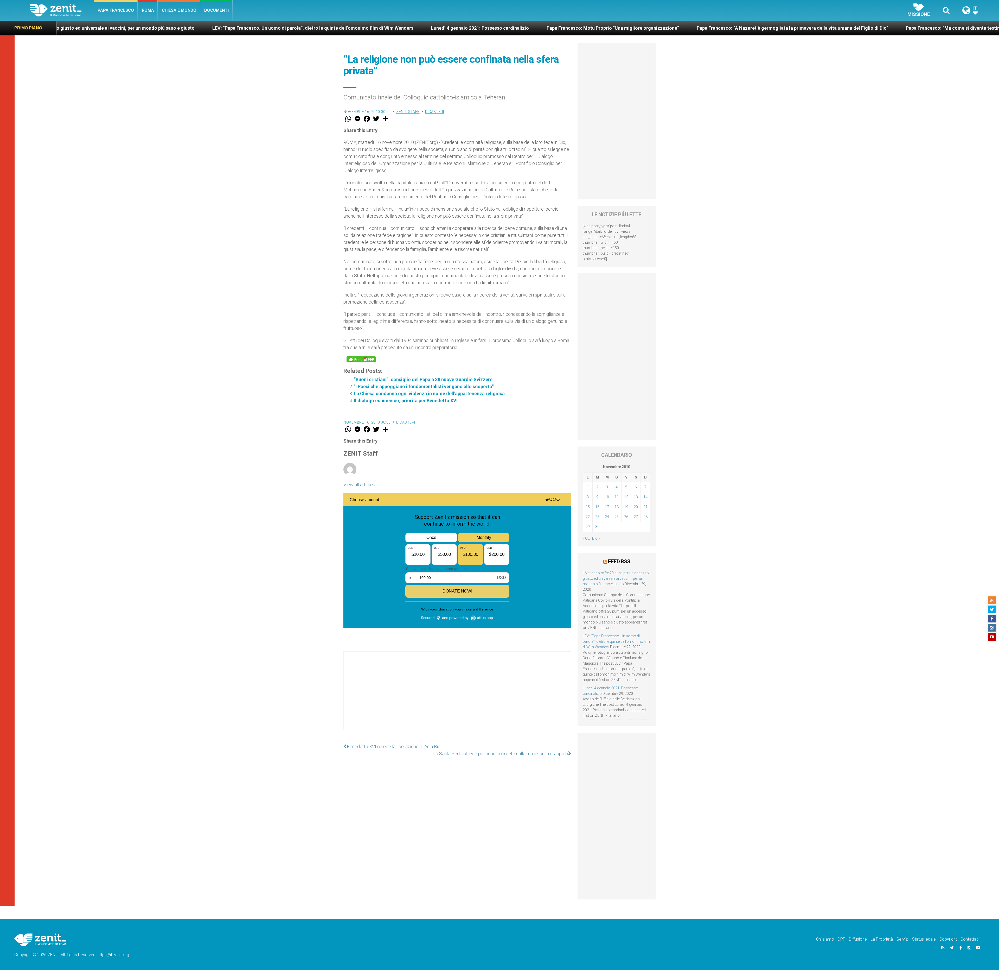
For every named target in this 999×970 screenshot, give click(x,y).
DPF (841, 939)
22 (588, 517)
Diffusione (858, 939)
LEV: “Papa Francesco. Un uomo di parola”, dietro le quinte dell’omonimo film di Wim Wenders (208, 28)
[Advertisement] (457, 695)
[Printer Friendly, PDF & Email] (361, 359)
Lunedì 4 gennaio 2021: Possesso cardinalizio (375, 28)
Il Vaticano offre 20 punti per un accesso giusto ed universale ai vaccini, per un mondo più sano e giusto (616, 578)
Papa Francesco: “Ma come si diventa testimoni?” (854, 28)
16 (597, 507)
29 (588, 527)
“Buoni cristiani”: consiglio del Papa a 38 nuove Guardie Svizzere (423, 379)
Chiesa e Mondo (179, 10)
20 (636, 507)
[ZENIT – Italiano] (62, 10)
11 (616, 497)
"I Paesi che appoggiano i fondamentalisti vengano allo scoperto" (424, 386)
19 (626, 507)
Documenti (216, 10)
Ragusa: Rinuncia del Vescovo (957, 28)
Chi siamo (825, 939)
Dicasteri (434, 112)
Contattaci (969, 939)
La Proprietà (881, 939)
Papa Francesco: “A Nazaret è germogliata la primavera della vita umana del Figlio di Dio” (687, 28)
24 (607, 517)
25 (616, 517)
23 (597, 517)
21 (645, 507)
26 (626, 517)
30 (597, 527)
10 (607, 497)
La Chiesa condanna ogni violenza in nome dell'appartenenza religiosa (429, 393)
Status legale (924, 939)
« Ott (586, 538)
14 (645, 497)
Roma (148, 10)
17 (607, 507)
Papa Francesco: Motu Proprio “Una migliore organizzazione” (508, 28)
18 (616, 507)
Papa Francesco (116, 10)
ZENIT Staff (408, 112)
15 (588, 507)
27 (636, 517)
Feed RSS (619, 561)
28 (645, 517)
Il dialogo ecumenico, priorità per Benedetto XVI (406, 400)
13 (636, 497)
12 (626, 497)
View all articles (359, 484)
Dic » (596, 538)
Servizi (902, 939)
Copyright (948, 939)
